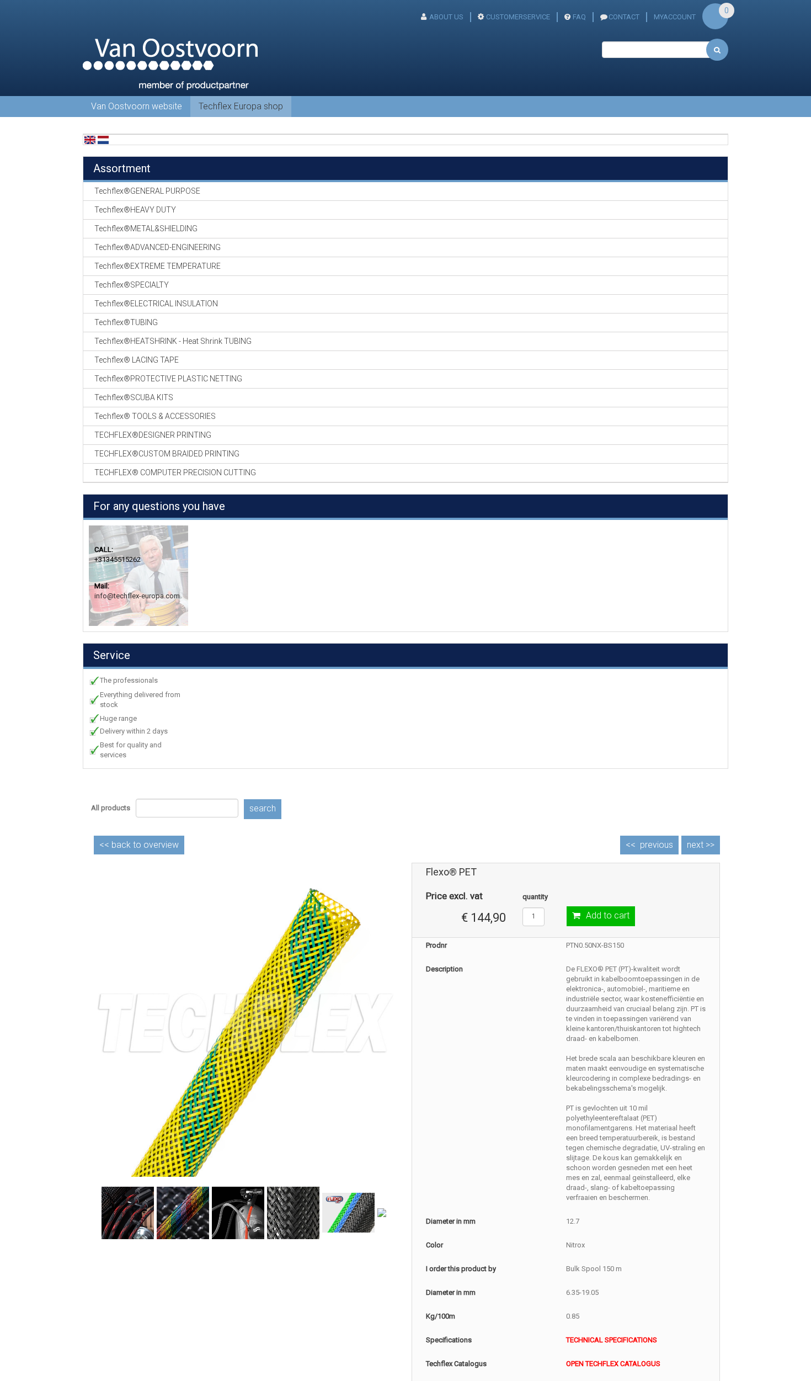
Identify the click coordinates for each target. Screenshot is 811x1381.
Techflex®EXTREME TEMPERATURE (157, 266)
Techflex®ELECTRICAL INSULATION (156, 303)
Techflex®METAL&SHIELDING (146, 228)
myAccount (675, 17)
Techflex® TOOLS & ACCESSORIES (155, 416)
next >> (700, 845)
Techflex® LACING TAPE (136, 359)
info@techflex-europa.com (137, 596)
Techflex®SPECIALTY (131, 284)
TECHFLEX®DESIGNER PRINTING (152, 435)
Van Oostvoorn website (136, 106)
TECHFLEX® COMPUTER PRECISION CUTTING (175, 472)
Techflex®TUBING (126, 322)
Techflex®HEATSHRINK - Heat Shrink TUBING (173, 341)
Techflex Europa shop (241, 106)
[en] (90, 139)
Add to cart (607, 915)
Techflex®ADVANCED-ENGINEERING (157, 247)
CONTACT (624, 17)
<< (139, 845)
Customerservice (518, 17)
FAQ (579, 17)
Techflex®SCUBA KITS (133, 397)
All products (110, 808)
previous (656, 845)
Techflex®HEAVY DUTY (135, 209)
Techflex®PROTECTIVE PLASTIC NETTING (168, 378)
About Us (446, 17)
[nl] (103, 139)
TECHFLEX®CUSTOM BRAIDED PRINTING (166, 453)
